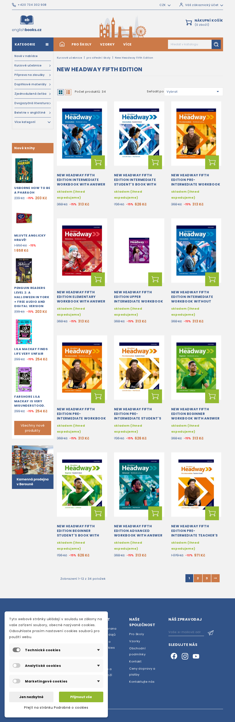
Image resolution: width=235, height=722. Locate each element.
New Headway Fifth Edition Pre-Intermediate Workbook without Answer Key (81, 416)
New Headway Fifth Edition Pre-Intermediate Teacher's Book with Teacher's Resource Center (194, 535)
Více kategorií (24, 122)
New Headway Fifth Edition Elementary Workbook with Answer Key (81, 299)
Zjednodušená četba (30, 94)
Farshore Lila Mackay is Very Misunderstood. (29, 401)
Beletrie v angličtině (29, 112)
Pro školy (81, 44)
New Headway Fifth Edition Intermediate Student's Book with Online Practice (135, 182)
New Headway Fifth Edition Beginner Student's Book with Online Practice (78, 533)
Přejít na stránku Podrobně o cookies (56, 707)
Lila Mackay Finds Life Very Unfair (31, 351)
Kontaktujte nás (142, 681)
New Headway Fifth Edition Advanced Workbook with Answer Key (138, 533)
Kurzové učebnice (28, 65)
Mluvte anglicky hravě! (30, 237)
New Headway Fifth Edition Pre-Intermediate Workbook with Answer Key (195, 182)
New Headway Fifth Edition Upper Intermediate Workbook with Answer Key (138, 299)
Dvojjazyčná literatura (31, 103)
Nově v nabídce (26, 56)
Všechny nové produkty (33, 428)
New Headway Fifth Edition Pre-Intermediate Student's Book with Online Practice (137, 418)
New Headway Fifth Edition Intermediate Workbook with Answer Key (81, 182)
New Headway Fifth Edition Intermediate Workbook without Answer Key (192, 299)
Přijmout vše (81, 697)
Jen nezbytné (31, 697)
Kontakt (135, 661)
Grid (60, 92)
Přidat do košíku (98, 162)
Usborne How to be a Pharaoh (32, 190)
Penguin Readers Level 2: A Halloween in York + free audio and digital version (31, 297)
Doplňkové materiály (30, 84)
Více (127, 44)
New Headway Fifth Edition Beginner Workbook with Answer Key (195, 416)
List (68, 92)
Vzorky (107, 44)
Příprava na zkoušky (29, 75)
